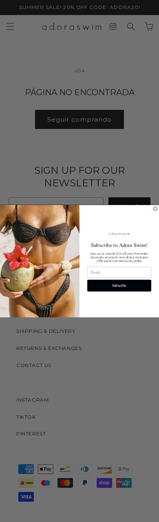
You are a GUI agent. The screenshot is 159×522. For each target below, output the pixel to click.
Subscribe (119, 285)
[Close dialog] (155, 209)
